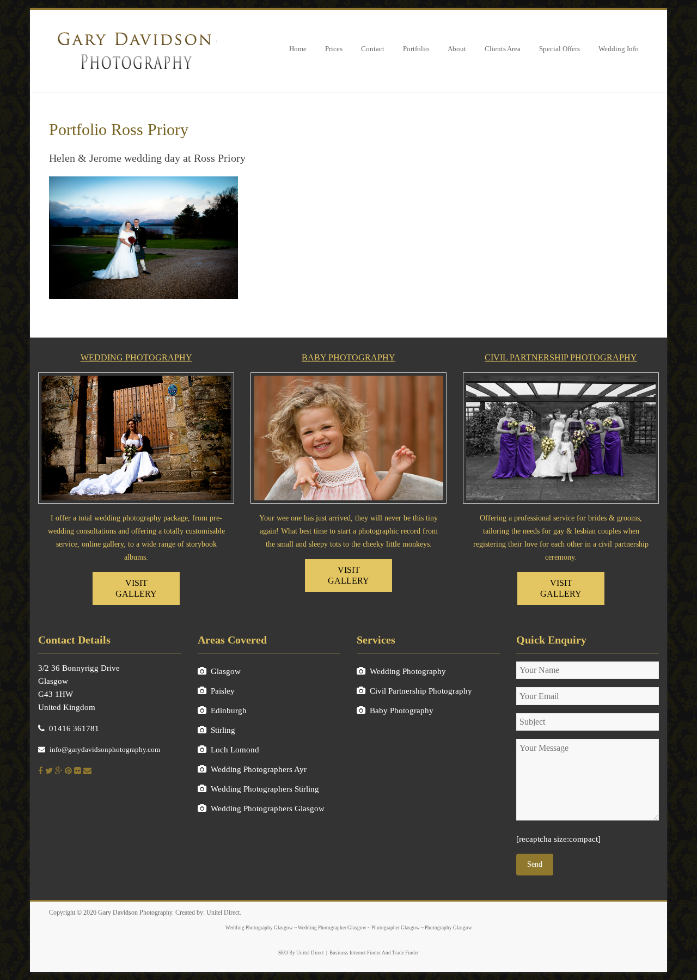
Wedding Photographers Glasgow (268, 808)
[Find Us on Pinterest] (68, 771)
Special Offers (559, 49)
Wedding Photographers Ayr (259, 769)
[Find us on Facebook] (40, 771)
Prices (334, 49)
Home (298, 49)
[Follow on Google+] (59, 771)
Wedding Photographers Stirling (265, 789)
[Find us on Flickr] (77, 771)
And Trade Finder (400, 952)
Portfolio (416, 49)
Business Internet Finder (355, 952)
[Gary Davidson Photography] (133, 28)
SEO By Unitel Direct (301, 952)
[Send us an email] (87, 771)
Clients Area (503, 49)
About (457, 49)
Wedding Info (618, 49)
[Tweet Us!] (49, 771)
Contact (372, 49)
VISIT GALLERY (136, 588)
